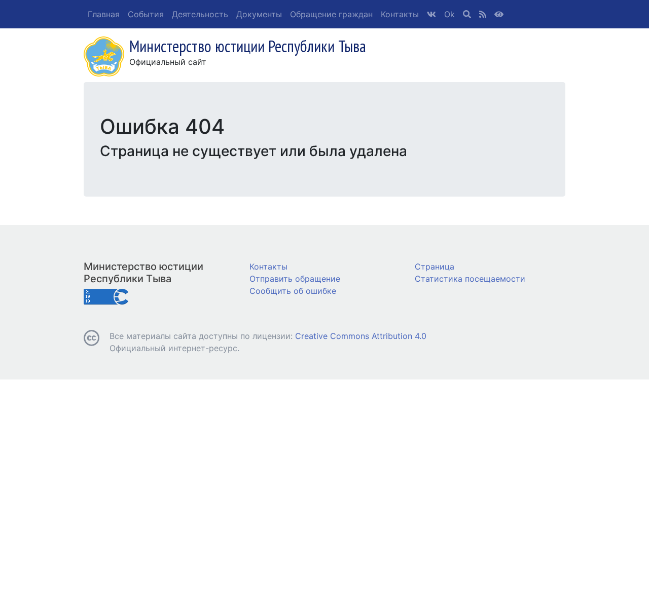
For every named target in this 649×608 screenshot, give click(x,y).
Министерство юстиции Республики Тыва (143, 272)
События (146, 14)
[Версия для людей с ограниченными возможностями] (499, 14)
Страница (434, 266)
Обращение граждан (331, 14)
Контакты (400, 14)
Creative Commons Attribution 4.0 (360, 336)
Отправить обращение (294, 279)
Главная (104, 14)
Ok (449, 14)
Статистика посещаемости (470, 279)
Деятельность (200, 14)
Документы (259, 14)
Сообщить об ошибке (292, 291)
